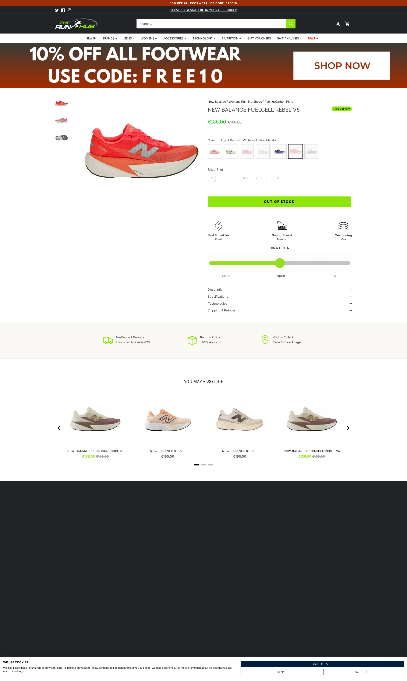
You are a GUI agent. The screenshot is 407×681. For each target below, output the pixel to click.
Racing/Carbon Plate (279, 101)
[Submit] (290, 23)
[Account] (338, 23)
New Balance (217, 101)
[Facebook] (63, 10)
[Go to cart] (347, 23)
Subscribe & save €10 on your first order (203, 10)
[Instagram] (69, 10)
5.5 (223, 178)
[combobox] (211, 23)
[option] (141, 153)
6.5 (245, 178)
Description (216, 289)
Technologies (217, 303)
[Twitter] (57, 10)
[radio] (215, 151)
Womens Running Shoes (245, 101)
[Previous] (90, 153)
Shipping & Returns (222, 310)
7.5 (267, 178)
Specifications (218, 296)
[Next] (193, 153)
